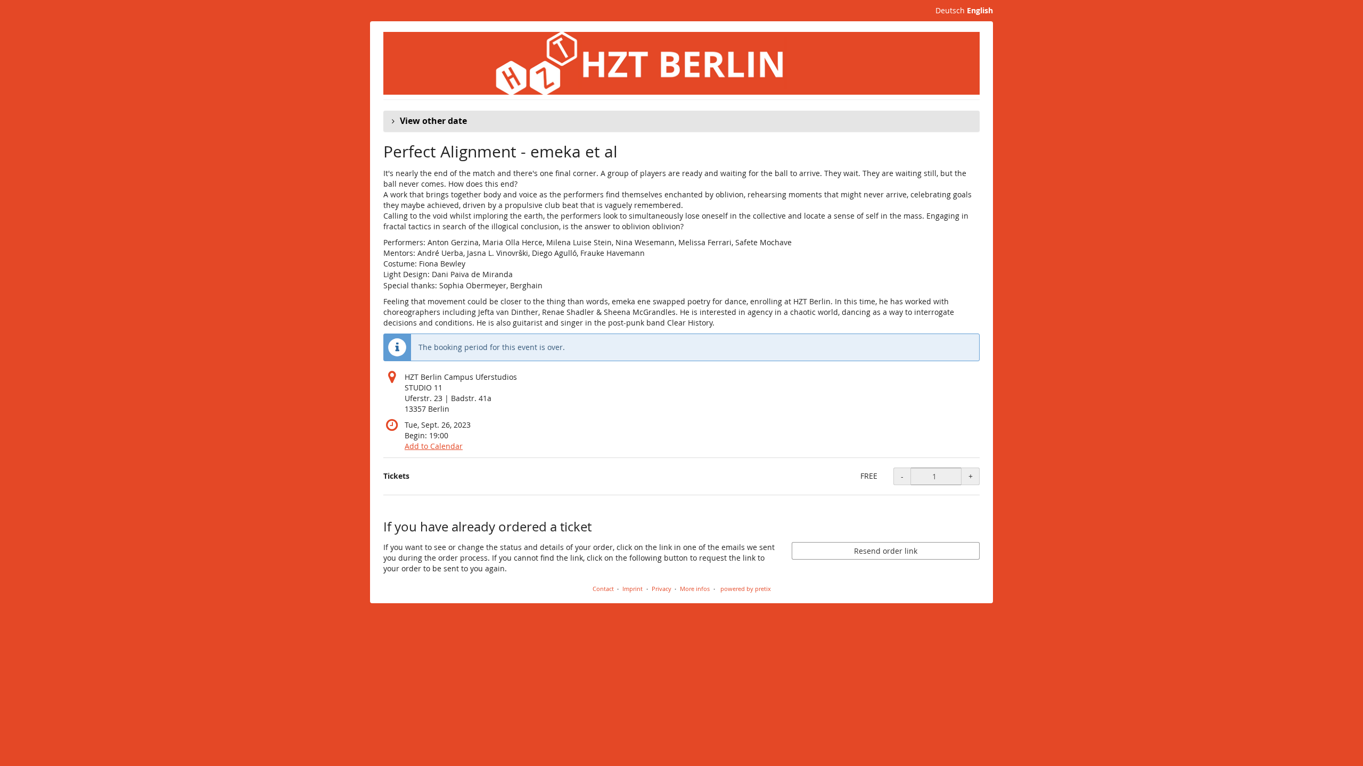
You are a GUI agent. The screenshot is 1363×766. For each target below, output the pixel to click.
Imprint (632, 589)
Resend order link (885, 551)
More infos (695, 589)
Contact (603, 589)
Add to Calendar (434, 446)
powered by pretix (745, 589)
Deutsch (950, 10)
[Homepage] (681, 63)
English (980, 10)
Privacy (661, 589)
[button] (681, 121)
